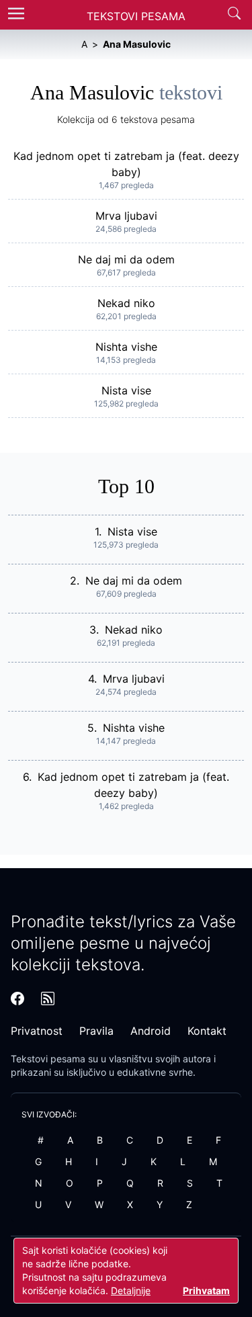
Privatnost (36, 1030)
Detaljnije (131, 1290)
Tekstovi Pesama (136, 16)
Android (150, 1030)
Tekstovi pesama (48, 1058)
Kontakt (206, 1030)
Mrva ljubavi (126, 215)
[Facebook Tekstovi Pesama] (17, 998)
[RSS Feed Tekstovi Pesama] (47, 998)
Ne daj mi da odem (126, 259)
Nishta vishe (126, 346)
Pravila (96, 1030)
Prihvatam (206, 1290)
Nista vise (126, 390)
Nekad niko (126, 303)
